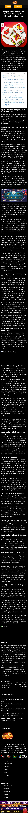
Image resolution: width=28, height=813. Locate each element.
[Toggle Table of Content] (23, 73)
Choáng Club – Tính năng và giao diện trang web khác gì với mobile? (12, 714)
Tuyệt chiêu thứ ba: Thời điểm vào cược (13, 99)
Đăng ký (8, 6)
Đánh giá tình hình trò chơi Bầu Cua (13, 101)
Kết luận (5, 106)
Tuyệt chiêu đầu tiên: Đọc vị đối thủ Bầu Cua (14, 88)
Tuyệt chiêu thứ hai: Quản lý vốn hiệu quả (13, 93)
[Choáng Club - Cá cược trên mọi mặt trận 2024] (15, 2)
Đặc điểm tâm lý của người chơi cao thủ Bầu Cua (14, 80)
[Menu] (2, 2)
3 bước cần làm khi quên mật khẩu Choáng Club (11, 705)
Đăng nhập (18, 6)
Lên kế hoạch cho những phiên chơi (13, 97)
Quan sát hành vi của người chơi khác (14, 90)
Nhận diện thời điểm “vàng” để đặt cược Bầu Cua (14, 103)
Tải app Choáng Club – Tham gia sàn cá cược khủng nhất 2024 (12, 719)
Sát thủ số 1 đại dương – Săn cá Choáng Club (12, 700)
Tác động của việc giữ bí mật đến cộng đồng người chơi (14, 84)
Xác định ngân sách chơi (11, 95)
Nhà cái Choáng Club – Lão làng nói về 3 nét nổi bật (13, 709)
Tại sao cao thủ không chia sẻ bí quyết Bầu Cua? (13, 76)
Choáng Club (11, 50)
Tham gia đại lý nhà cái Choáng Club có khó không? (21, 684)
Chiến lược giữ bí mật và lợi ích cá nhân (14, 82)
